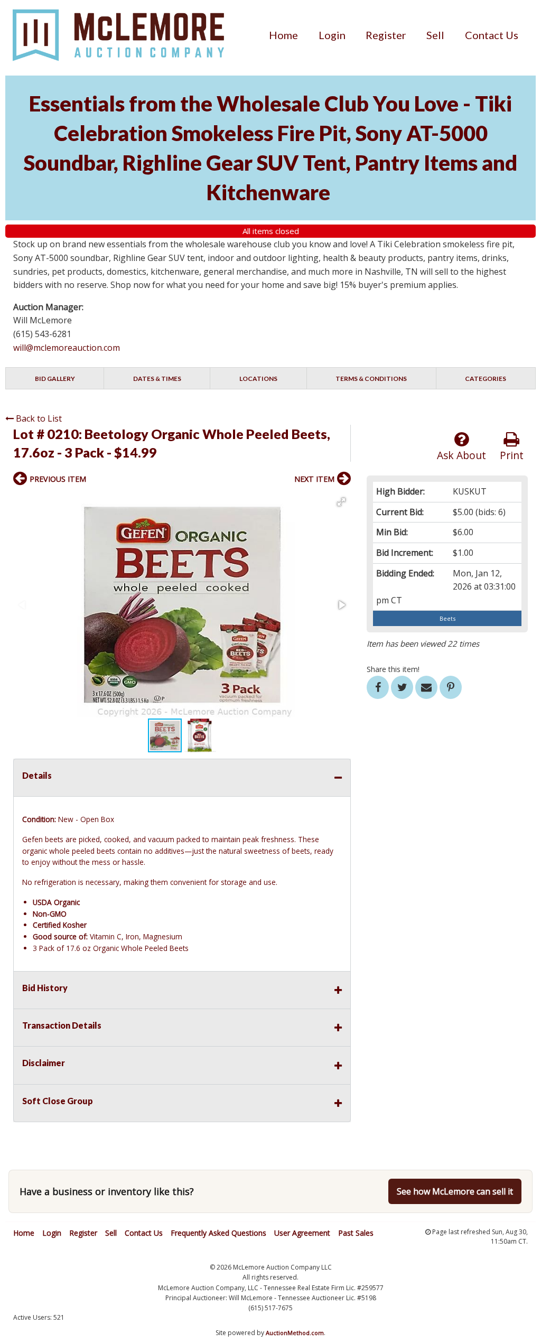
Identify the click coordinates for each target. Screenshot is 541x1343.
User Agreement (302, 1233)
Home (283, 35)
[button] (341, 501)
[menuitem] (283, 35)
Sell (435, 35)
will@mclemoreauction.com (66, 347)
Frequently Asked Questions (218, 1233)
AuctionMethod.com (295, 1333)
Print (512, 455)
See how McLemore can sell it (455, 1191)
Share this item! (393, 669)
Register (386, 35)
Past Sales (356, 1233)
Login (332, 35)
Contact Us (491, 35)
